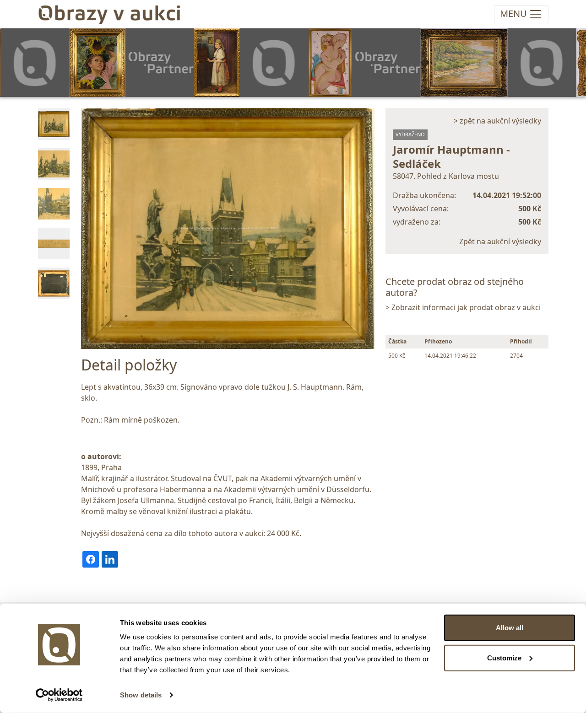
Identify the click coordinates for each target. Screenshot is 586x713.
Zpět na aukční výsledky (500, 241)
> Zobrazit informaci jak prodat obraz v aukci (463, 307)
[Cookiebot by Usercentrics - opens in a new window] (59, 695)
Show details (141, 695)
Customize (504, 657)
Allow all (509, 628)
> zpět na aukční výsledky (497, 121)
